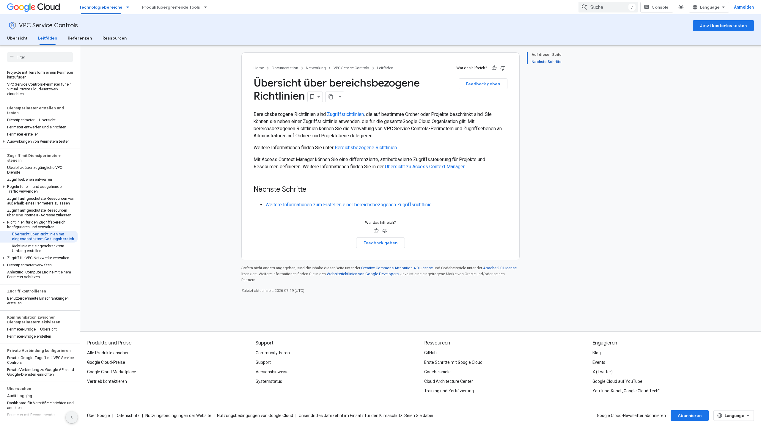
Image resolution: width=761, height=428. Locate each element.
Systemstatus (269, 381)
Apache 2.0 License (500, 268)
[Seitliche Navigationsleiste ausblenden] (72, 417)
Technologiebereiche (100, 7)
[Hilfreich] (494, 68)
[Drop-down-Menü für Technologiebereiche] (129, 7)
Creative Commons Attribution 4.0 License (397, 268)
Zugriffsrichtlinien (345, 114)
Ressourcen (115, 38)
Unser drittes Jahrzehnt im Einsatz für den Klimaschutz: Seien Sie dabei (366, 415)
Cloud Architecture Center (448, 381)
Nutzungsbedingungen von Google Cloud (255, 415)
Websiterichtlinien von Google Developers (363, 274)
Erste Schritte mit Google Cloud (453, 362)
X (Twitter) (602, 371)
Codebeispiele (437, 371)
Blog (596, 352)
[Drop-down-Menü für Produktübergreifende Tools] (207, 7)
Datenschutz (128, 415)
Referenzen (80, 38)
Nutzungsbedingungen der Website (178, 415)
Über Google (98, 415)
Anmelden (744, 7)
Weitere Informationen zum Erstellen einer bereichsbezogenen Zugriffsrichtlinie (348, 204)
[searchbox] (40, 57)
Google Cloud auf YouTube (617, 381)
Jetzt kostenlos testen (723, 25)
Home (259, 68)
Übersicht (17, 38)
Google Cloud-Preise (106, 362)
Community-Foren (273, 352)
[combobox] (608, 7)
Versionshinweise (272, 371)
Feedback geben (483, 83)
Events (598, 362)
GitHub (430, 352)
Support (263, 362)
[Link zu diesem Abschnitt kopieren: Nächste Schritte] (312, 189)
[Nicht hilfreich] (503, 68)
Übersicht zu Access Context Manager (424, 166)
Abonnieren (690, 415)
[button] (39, 141)
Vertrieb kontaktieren (107, 381)
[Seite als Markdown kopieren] (331, 97)
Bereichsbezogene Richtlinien (366, 147)
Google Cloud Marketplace (111, 371)
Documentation (285, 68)
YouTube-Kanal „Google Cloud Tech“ (626, 390)
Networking (316, 68)
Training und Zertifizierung (449, 390)
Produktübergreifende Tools (171, 7)
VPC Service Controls (48, 25)
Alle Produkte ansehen (108, 352)
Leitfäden (47, 38)
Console (660, 7)
